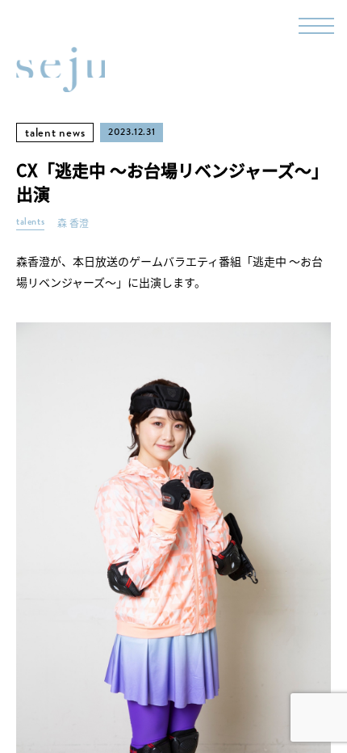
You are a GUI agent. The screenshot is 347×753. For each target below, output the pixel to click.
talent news (55, 132)
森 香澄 (73, 223)
